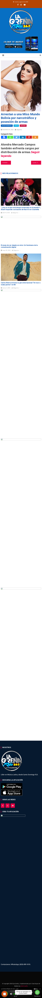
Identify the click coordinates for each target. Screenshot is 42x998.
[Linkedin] (23, 137)
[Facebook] (4, 137)
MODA (16, 125)
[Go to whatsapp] (37, 992)
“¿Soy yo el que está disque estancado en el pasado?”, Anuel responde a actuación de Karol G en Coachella (21, 208)
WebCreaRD (24, 986)
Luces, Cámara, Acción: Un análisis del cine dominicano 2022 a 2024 (37, 163)
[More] (35, 137)
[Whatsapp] (10, 137)
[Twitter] (16, 137)
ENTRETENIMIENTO (7, 125)
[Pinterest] (29, 137)
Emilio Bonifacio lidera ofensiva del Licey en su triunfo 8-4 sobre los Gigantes (7, 163)
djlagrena (19, 129)
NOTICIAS (23, 125)
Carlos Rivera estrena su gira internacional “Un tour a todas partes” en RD (20, 284)
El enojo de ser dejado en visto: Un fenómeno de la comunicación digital (19, 246)
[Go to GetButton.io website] (37, 996)
